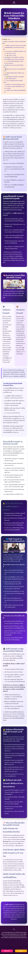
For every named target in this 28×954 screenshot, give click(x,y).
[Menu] (2, 2)
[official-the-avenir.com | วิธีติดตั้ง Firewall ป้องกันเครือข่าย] (14, 2)
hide (9, 39)
